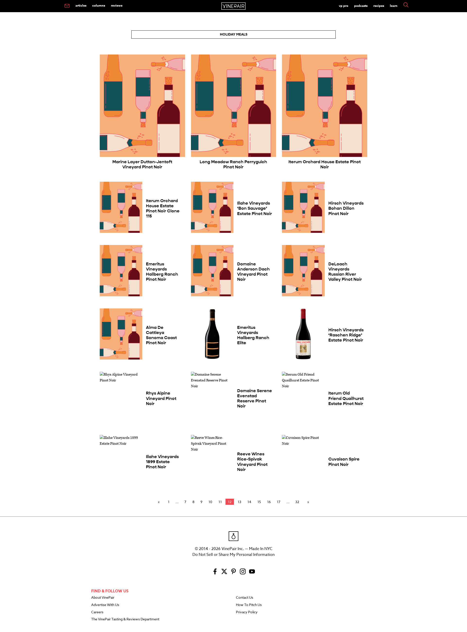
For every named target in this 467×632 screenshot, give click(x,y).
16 (269, 501)
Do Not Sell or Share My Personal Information (233, 555)
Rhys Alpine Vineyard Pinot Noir (161, 398)
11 (220, 501)
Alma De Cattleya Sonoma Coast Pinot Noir (161, 335)
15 (259, 501)
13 (239, 501)
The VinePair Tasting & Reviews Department (125, 619)
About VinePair (102, 598)
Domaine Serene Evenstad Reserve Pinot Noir (254, 398)
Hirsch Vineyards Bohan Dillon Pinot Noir (346, 208)
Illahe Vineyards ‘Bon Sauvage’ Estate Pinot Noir (254, 208)
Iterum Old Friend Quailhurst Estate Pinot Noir (346, 398)
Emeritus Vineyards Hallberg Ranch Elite (253, 335)
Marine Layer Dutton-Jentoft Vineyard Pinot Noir (142, 164)
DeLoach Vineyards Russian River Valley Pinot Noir (345, 272)
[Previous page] (159, 501)
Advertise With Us (105, 605)
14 (249, 501)
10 (210, 501)
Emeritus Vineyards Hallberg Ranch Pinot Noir (162, 272)
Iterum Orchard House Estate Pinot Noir (324, 164)
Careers (97, 612)
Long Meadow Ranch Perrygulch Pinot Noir (233, 164)
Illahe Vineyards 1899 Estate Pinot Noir (162, 461)
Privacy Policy (247, 612)
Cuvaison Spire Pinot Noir (343, 462)
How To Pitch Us (249, 605)
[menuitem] (67, 6)
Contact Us (244, 598)
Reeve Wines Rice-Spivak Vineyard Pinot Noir (252, 461)
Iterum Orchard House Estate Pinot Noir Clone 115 (163, 208)
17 (278, 501)
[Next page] (307, 501)
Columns (98, 5)
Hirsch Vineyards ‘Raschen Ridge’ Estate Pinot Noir (346, 335)
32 (297, 501)
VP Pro (343, 5)
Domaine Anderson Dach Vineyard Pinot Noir (253, 272)
